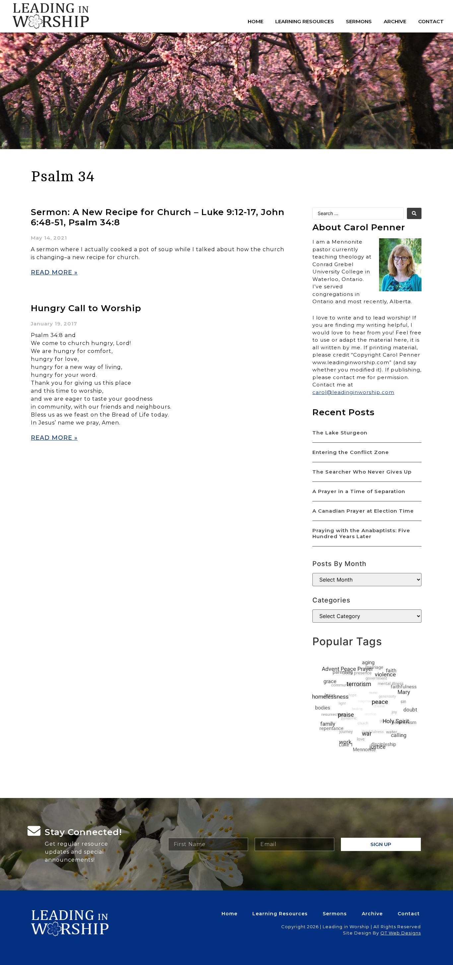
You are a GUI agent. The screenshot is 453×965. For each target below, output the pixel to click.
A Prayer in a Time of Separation (358, 491)
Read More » (54, 272)
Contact (431, 21)
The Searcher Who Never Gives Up (362, 472)
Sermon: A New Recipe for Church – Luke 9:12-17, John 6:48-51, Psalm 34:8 (158, 217)
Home (255, 21)
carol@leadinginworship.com (353, 392)
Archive (395, 21)
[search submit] (414, 213)
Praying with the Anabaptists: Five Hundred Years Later (361, 533)
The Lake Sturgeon (339, 432)
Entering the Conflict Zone (350, 452)
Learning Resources (304, 21)
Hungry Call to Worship (86, 308)
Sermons (359, 21)
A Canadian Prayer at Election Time (363, 511)
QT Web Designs (400, 933)
